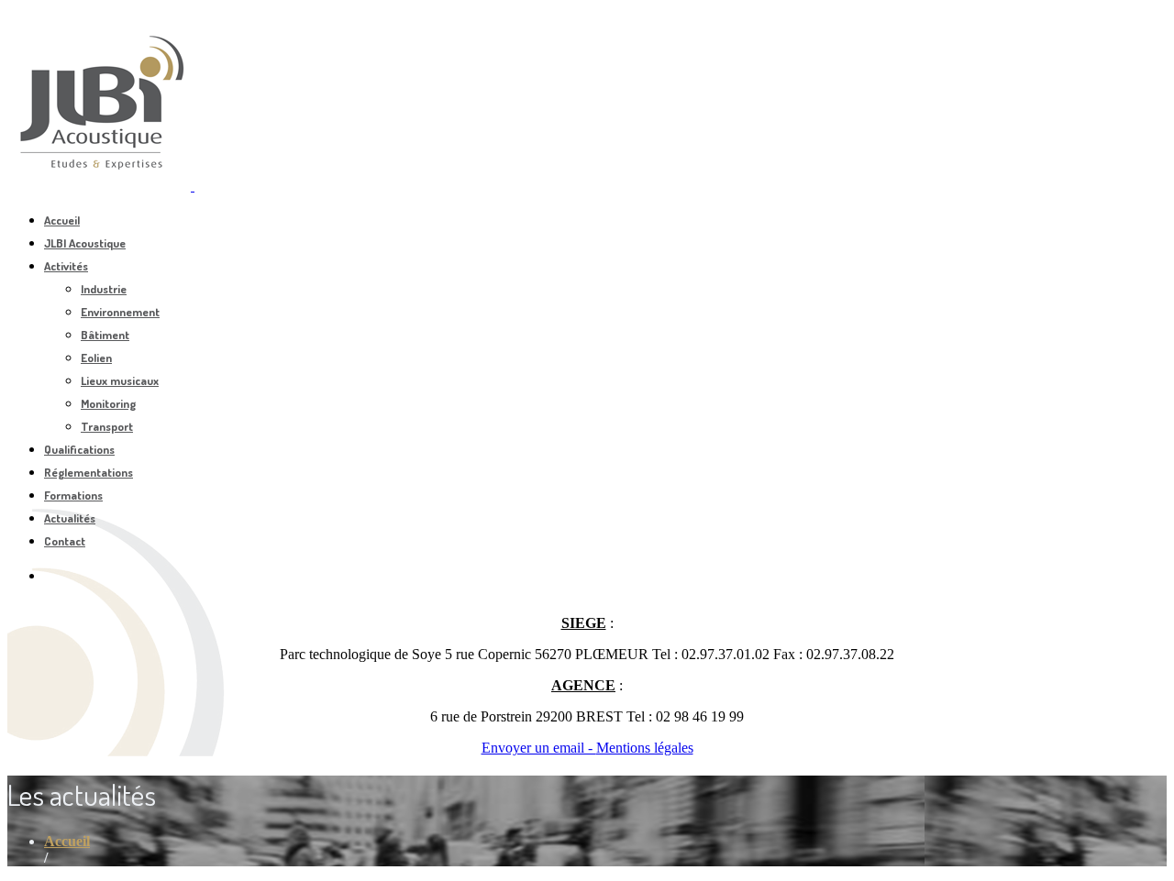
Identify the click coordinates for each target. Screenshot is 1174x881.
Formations (73, 495)
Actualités (69, 518)
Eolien (96, 357)
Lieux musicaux (120, 380)
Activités (66, 266)
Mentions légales (644, 747)
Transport (107, 426)
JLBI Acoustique (85, 243)
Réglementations (88, 472)
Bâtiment (105, 334)
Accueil (62, 220)
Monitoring (108, 403)
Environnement (120, 311)
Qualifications (79, 449)
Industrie (104, 288)
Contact (64, 541)
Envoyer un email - (539, 747)
